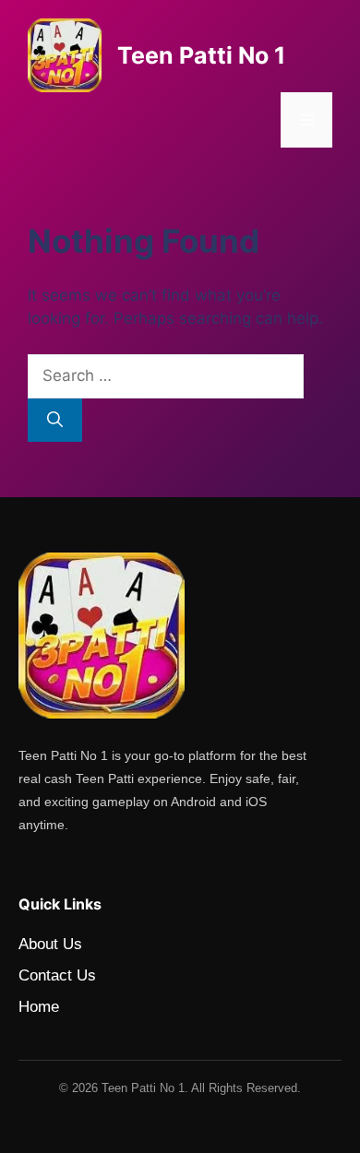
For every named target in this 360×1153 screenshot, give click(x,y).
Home (38, 1007)
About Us (50, 944)
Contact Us (57, 975)
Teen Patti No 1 (201, 55)
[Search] (55, 420)
